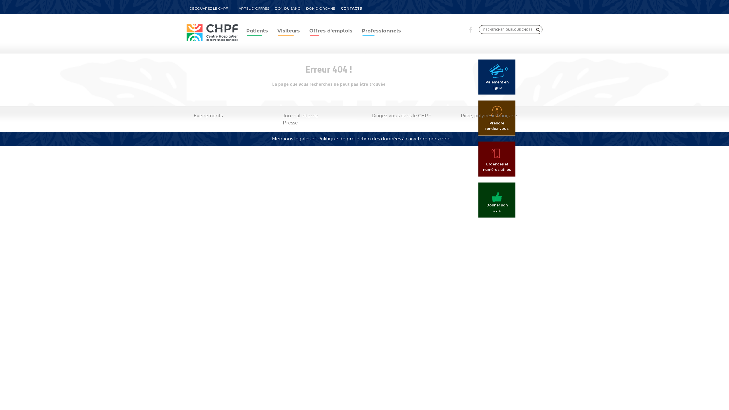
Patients (257, 31)
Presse (290, 123)
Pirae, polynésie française (489, 115)
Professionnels (381, 31)
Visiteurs (288, 31)
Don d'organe (320, 8)
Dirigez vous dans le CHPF (401, 115)
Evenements (208, 115)
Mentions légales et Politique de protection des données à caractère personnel (362, 139)
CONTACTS (351, 8)
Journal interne (300, 115)
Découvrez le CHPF (208, 8)
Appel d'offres (254, 8)
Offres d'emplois (331, 31)
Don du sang (287, 8)
